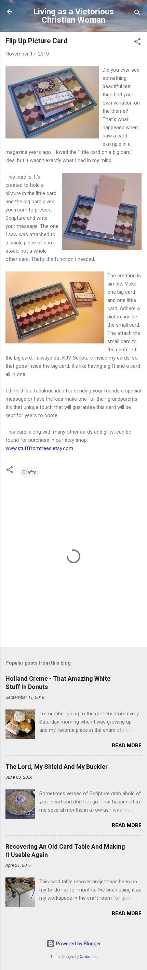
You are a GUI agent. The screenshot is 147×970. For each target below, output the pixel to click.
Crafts (29, 472)
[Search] (137, 13)
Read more (127, 745)
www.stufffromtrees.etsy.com (39, 448)
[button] (137, 42)
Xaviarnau (88, 957)
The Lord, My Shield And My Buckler (56, 766)
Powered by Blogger (78, 944)
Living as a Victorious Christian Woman (73, 16)
